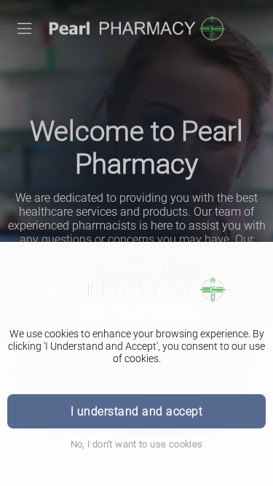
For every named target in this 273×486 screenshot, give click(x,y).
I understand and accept (136, 411)
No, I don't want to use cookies (137, 444)
